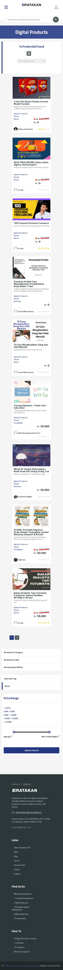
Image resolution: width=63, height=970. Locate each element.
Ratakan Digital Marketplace (20, 908)
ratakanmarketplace (24, 898)
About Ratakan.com (22, 847)
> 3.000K (7, 721)
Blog (16, 856)
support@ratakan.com (21, 827)
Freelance (20, 947)
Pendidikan (18, 422)
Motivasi (17, 301)
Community (21, 918)
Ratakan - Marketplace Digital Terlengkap (20, 965)
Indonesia (16, 784)
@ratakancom (22, 902)
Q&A (16, 851)
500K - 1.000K (10, 714)
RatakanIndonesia (23, 893)
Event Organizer (23, 951)
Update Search (32, 750)
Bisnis (16, 118)
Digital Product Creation (26, 938)
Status (17, 869)
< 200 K (7, 707)
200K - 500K (9, 711)
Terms (16, 860)
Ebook (16, 116)
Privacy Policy (19, 865)
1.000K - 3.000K (11, 718)
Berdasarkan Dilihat (13, 667)
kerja (7, 685)
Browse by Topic (11, 659)
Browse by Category (13, 652)
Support (17, 873)
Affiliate (19, 942)
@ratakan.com (22, 914)
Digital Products (21, 113)
